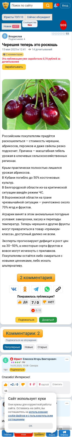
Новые (29, 347)
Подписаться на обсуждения (21, 340)
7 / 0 (35, 302)
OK (30, 425)
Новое (11, 26)
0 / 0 (38, 310)
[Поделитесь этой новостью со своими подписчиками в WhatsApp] (47, 289)
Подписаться (26, 319)
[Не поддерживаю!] (23, 384)
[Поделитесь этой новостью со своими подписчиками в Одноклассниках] (25, 289)
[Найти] (48, 5)
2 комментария (36, 277)
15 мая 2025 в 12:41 (14, 49)
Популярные (12, 347)
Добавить (39, 434)
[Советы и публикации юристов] (5, 5)
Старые (42, 347)
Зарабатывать (14, 66)
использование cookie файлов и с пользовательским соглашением (30, 415)
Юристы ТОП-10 (13, 17)
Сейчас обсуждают (38, 17)
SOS (63, 25)
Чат (6, 369)
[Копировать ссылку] (58, 289)
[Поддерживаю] (5, 384)
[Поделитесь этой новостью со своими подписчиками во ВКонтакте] (13, 289)
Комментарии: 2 (23, 333)
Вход (65, 5)
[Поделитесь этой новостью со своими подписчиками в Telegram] (36, 289)
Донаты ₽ (48, 319)
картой (45, 384)
